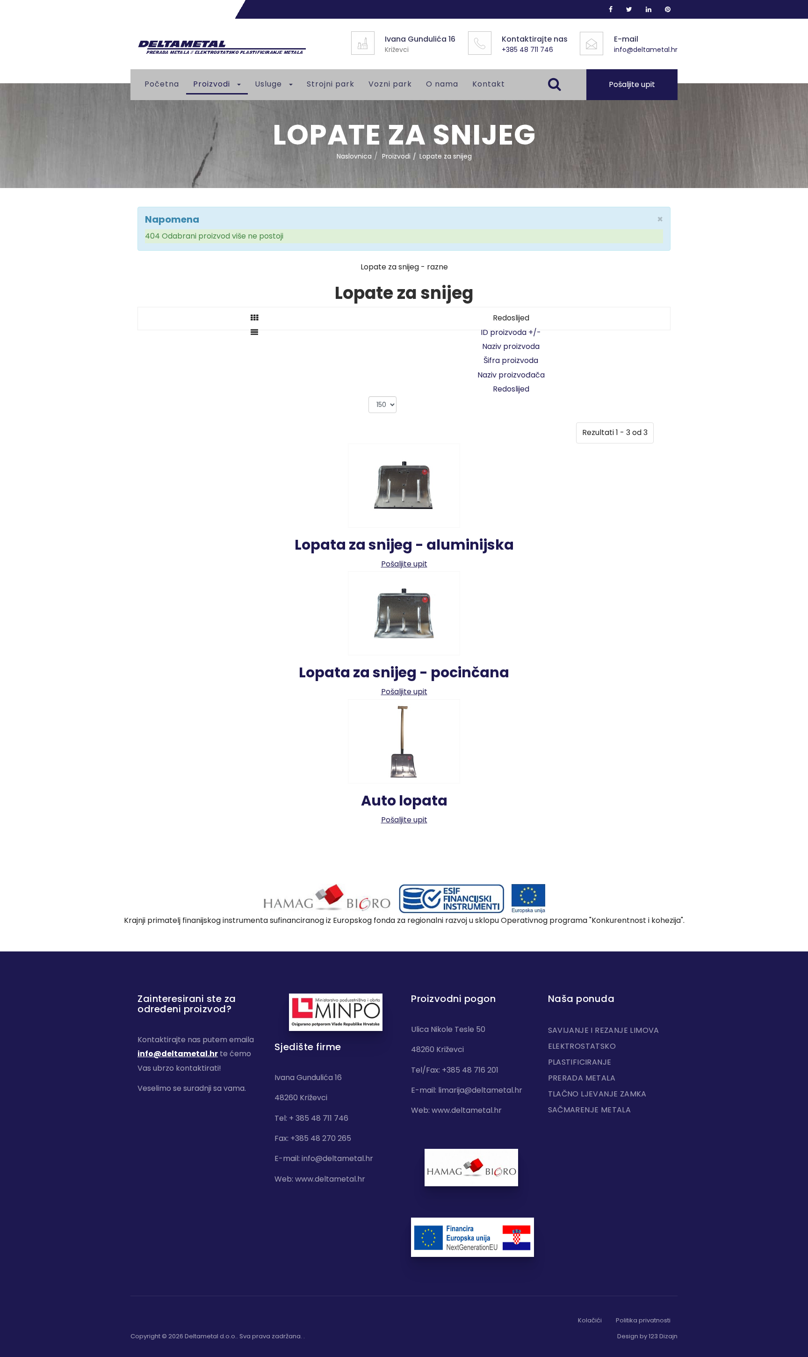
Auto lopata (404, 801)
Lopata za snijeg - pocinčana (404, 672)
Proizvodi (212, 84)
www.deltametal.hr (330, 1179)
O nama (442, 84)
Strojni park (330, 84)
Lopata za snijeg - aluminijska (404, 545)
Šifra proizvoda (510, 360)
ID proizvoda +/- (511, 332)
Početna (161, 84)
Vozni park (390, 84)
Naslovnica (354, 156)
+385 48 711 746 (527, 49)
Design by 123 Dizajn (647, 1336)
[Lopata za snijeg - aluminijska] (404, 484)
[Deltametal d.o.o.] (221, 47)
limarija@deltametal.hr (480, 1090)
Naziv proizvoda (511, 346)
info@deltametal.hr (646, 49)
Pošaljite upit (632, 84)
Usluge (269, 84)
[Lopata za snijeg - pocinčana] (404, 613)
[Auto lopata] (404, 740)
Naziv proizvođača (511, 375)
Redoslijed (511, 389)
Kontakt (488, 84)
